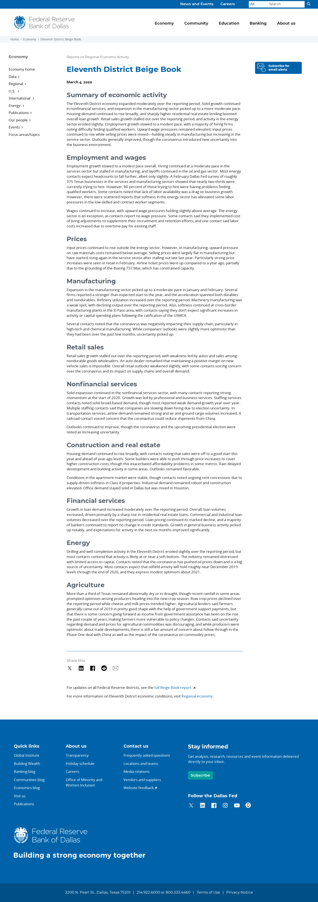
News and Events (197, 4)
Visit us (20, 795)
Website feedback (139, 787)
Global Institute (26, 755)
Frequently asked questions (147, 755)
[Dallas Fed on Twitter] (191, 806)
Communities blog (29, 779)
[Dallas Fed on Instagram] (225, 806)
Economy (29, 39)
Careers (227, 4)
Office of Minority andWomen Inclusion (84, 782)
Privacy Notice (239, 892)
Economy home (22, 69)
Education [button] (229, 23)
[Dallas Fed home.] (83, 843)
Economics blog (27, 787)
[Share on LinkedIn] (81, 668)
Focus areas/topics (24, 134)
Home (14, 39)
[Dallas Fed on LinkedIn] (202, 806)
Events (14, 127)
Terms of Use (208, 892)
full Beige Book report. (173, 687)
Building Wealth (27, 763)
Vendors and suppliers (142, 779)
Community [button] (196, 23)
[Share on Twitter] (70, 668)
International (20, 98)
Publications (19, 112)
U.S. (12, 91)
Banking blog (24, 771)
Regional (16, 83)
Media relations (136, 771)
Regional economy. (197, 696)
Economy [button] (164, 23)
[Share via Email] (115, 668)
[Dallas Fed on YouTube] (237, 806)
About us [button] (286, 23)
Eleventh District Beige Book (60, 39)
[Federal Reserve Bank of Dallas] (44, 22)
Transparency (77, 755)
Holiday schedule (80, 763)
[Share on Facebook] (93, 668)
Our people (18, 119)
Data (12, 76)
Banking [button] (258, 23)
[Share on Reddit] (104, 668)
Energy (15, 105)
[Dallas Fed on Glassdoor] (248, 806)
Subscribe (200, 775)
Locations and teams (141, 763)
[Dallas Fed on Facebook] (214, 806)
